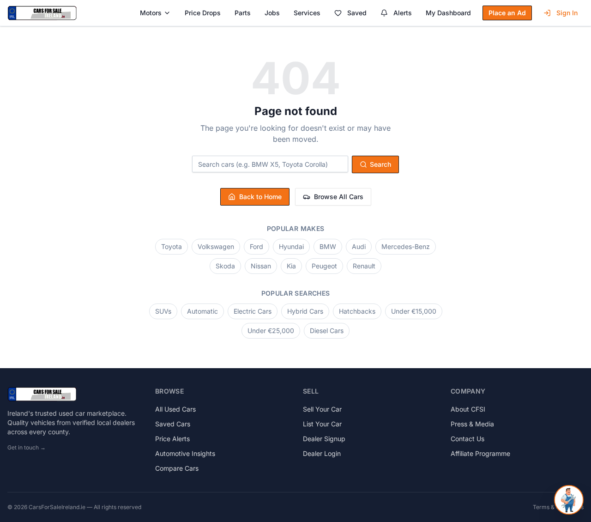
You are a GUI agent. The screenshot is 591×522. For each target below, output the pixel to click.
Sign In (567, 13)
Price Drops (203, 13)
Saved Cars (172, 424)
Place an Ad (507, 13)
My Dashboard (448, 13)
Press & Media (472, 424)
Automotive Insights (185, 453)
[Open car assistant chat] (569, 500)
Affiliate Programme (480, 453)
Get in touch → (26, 447)
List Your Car (322, 424)
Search (380, 164)
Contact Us (467, 439)
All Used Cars (175, 409)
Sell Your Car (322, 409)
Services (307, 13)
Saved (357, 13)
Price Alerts (172, 439)
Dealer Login (322, 453)
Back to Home (260, 196)
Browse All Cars (338, 196)
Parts (243, 13)
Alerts (402, 13)
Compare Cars (177, 468)
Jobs (272, 13)
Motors (151, 13)
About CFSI (468, 409)
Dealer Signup (324, 439)
